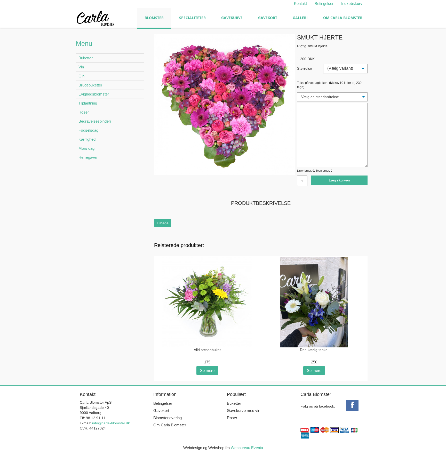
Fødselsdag (88, 130)
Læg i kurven (339, 180)
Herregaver (88, 157)
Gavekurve (232, 17)
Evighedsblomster (93, 94)
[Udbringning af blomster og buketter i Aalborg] (95, 17)
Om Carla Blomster (342, 17)
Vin (81, 67)
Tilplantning (87, 103)
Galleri (300, 17)
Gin (81, 76)
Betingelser (324, 3)
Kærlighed (86, 139)
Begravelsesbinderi (94, 121)
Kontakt (300, 3)
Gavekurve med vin (243, 410)
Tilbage (163, 223)
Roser (83, 112)
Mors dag (86, 148)
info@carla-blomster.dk (111, 423)
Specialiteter (192, 17)
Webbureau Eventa (247, 447)
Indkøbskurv (351, 3)
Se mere (207, 370)
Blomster (154, 17)
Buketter (85, 58)
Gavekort (267, 17)
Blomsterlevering (167, 418)
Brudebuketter (90, 85)
